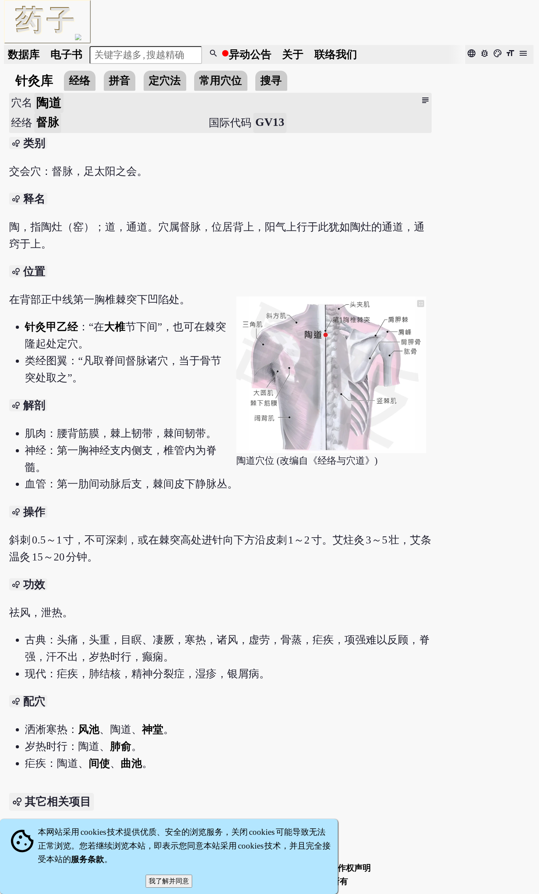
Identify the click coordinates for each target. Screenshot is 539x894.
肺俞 (120, 746)
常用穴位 (220, 80)
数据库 (24, 54)
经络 (79, 80)
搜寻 (271, 80)
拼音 (119, 80)
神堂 (152, 729)
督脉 (47, 122)
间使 (99, 763)
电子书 (66, 54)
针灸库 (34, 80)
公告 (250, 54)
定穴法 (165, 80)
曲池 (131, 763)
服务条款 (87, 859)
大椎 (114, 327)
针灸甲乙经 (51, 327)
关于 (292, 54)
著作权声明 (350, 868)
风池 (88, 729)
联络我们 (335, 54)
